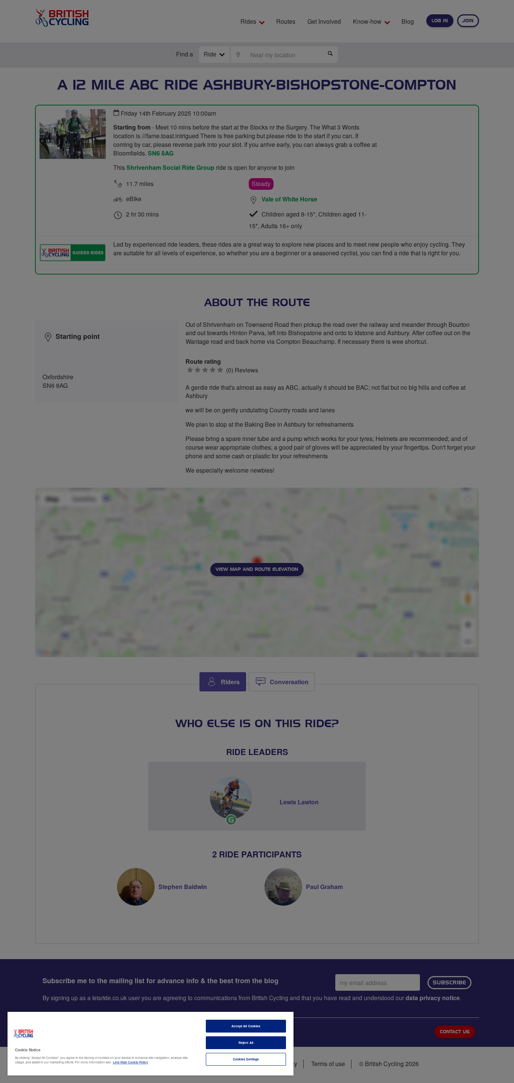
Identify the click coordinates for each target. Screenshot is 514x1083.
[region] (150, 1043)
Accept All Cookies (245, 1026)
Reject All (246, 1042)
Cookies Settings (246, 1059)
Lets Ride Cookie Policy (130, 1062)
